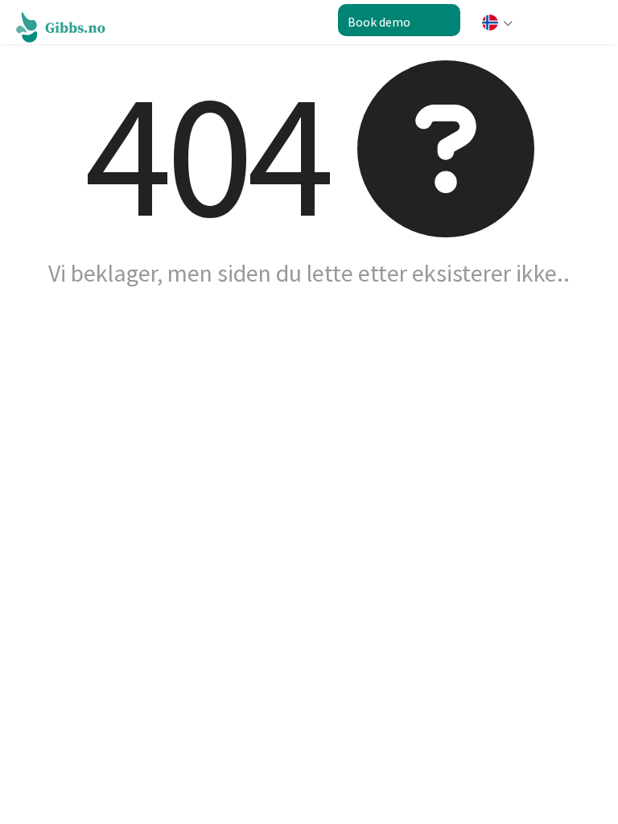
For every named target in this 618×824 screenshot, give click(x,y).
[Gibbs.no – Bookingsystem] (69, 25)
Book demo (379, 22)
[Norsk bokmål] (495, 29)
